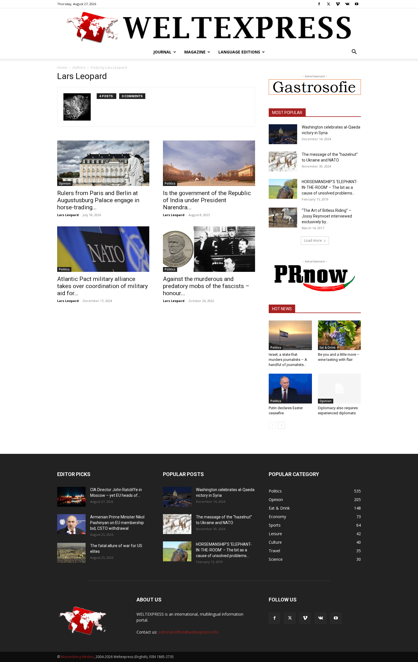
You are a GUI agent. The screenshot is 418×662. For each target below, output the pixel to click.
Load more (313, 240)
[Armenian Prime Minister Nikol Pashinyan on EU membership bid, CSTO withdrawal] (71, 524)
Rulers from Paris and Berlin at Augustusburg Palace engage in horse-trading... (98, 200)
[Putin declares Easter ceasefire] (290, 388)
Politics (170, 183)
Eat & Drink (328, 347)
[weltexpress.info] (209, 27)
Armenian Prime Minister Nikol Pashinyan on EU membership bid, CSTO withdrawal (117, 523)
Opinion (65, 183)
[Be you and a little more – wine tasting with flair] (339, 335)
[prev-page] (272, 425)
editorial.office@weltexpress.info (188, 632)
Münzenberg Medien (77, 656)
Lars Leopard (68, 215)
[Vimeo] (338, 4)
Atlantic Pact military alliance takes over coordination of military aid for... (102, 286)
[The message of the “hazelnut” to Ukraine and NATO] (283, 161)
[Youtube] (356, 4)
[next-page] (281, 425)
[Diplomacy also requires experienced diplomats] (339, 388)
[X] (328, 4)
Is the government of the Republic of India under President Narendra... (207, 200)
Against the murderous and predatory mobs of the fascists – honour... (206, 286)
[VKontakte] (347, 4)
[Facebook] (319, 4)
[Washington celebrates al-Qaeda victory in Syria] (283, 134)
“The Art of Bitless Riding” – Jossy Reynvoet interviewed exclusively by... (327, 216)
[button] (354, 52)
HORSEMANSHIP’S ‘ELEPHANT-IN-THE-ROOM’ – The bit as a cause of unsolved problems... (329, 187)
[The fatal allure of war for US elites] (71, 553)
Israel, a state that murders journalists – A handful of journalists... (288, 359)
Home (62, 67)
